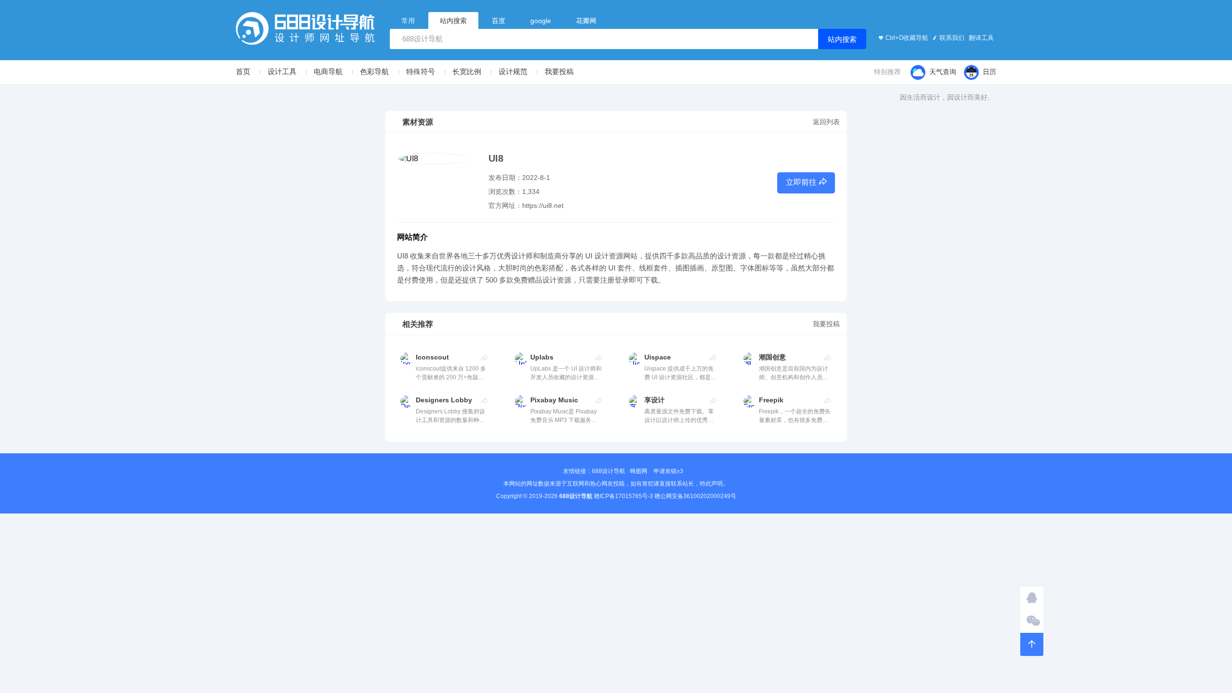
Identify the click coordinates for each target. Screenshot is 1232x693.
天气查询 (942, 72)
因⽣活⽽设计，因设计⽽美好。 (947, 97)
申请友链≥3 (668, 471)
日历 (989, 72)
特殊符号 (420, 71)
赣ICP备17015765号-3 (623, 496)
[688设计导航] (305, 31)
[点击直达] (484, 357)
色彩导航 (374, 71)
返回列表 (826, 122)
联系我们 (951, 37)
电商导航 (328, 71)
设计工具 (282, 71)
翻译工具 (980, 37)
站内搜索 (842, 39)
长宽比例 (466, 71)
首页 (243, 71)
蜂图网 (638, 471)
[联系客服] (1031, 598)
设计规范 (513, 71)
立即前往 (801, 182)
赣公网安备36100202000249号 (695, 496)
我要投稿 (559, 71)
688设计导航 (608, 471)
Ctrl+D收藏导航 (907, 37)
